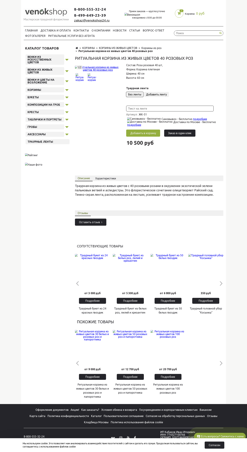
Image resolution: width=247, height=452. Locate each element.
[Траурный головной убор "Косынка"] (205, 271)
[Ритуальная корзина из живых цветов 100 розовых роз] (168, 347)
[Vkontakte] (113, 438)
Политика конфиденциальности (68, 416)
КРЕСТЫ (33, 112)
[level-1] (67, 59)
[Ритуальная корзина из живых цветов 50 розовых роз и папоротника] (130, 347)
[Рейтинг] (31, 155)
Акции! (75, 409)
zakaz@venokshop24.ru (92, 20)
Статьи (134, 30)
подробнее (200, 118)
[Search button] (220, 33)
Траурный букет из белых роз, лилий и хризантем (130, 310)
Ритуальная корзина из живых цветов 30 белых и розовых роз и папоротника (92, 390)
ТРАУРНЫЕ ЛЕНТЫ (40, 141)
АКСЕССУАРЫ (37, 134)
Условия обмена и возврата (119, 409)
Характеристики (105, 178)
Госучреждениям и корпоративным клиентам (168, 409)
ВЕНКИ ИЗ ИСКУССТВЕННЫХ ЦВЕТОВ (39, 59)
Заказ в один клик (179, 133)
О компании (101, 30)
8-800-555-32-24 (90, 9)
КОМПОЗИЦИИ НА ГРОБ (44, 104)
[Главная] (77, 48)
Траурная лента (137, 88)
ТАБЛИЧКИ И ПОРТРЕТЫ (44, 119)
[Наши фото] (33, 164)
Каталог (96, 416)
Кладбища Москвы (96, 422)
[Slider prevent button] (77, 283)
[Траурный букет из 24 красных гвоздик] (92, 271)
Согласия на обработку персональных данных (175, 416)
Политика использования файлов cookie (137, 422)
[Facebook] (135, 438)
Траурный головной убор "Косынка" (206, 310)
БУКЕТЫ (33, 97)
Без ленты (134, 94)
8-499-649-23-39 (90, 15)
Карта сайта (37, 416)
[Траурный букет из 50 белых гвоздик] (168, 271)
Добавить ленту (156, 94)
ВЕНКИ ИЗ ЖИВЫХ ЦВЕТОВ (40, 71)
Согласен (214, 445)
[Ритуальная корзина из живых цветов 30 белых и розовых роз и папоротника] (92, 347)
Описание (84, 178)
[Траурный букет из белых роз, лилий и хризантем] (130, 271)
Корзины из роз (151, 47)
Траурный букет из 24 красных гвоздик (92, 310)
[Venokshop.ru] (46, 14)
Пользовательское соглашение (123, 416)
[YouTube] (128, 438)
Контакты (81, 30)
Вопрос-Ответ (153, 30)
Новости (120, 30)
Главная (31, 30)
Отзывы (83, 213)
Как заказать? (90, 409)
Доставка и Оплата (55, 30)
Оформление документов (52, 409)
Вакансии (206, 409)
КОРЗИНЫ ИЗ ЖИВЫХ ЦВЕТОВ (118, 47)
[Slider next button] (221, 283)
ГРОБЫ (32, 126)
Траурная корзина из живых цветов (101, 186)
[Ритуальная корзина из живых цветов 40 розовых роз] (98, 68)
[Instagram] (120, 438)
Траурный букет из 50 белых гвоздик (168, 310)
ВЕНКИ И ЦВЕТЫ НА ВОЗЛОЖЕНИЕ (41, 81)
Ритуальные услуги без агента (71, 35)
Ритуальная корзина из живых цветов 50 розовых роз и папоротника (130, 388)
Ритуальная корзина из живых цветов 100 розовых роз (168, 388)
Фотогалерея (35, 35)
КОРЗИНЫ (88, 47)
